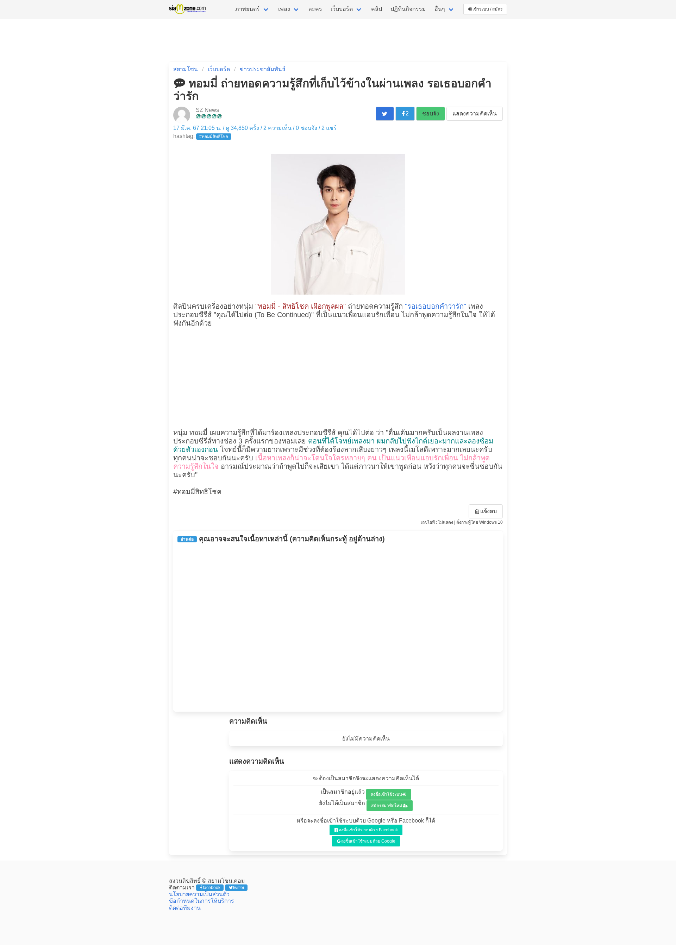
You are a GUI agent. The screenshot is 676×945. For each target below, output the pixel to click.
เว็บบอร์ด (342, 9)
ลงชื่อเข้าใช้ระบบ (386, 794)
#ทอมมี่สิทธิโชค (213, 136)
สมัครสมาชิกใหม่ (386, 805)
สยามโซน (185, 69)
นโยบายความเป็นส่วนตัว (199, 894)
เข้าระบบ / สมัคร (487, 9)
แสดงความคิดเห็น (474, 113)
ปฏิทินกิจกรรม (408, 9)
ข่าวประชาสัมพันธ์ (263, 69)
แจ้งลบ (488, 511)
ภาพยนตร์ (247, 9)
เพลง (284, 9)
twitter (238, 887)
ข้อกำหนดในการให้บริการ (201, 901)
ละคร (315, 9)
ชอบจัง (430, 113)
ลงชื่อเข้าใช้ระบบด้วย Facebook (368, 829)
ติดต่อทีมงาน (185, 908)
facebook (211, 887)
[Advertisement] (338, 377)
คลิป (376, 9)
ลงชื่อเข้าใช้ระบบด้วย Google (368, 841)
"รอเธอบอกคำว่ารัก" (435, 306)
